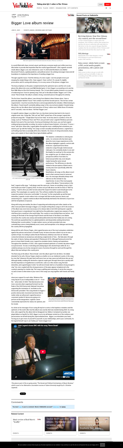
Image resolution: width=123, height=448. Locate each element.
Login (100, 4)
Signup (108, 4)
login (20, 407)
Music (32, 30)
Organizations (61, 8)
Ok (102, 444)
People (39, 8)
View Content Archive (94, 84)
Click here (56, 407)
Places (45, 8)
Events (51, 8)
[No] (121, 445)
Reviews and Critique (43, 30)
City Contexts (72, 8)
